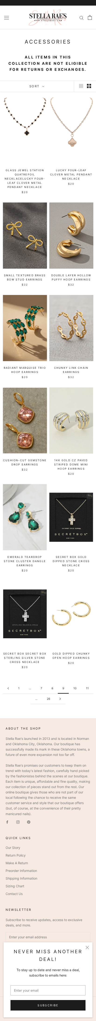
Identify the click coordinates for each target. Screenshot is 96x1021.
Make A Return (17, 863)
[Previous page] (8, 688)
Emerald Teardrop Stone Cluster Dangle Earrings (25, 561)
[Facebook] (7, 821)
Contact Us (14, 894)
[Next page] (60, 699)
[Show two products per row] (89, 86)
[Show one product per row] (81, 86)
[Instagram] (18, 821)
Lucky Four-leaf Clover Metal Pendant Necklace (71, 174)
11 (87, 688)
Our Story (13, 848)
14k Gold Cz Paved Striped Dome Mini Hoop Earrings (71, 464)
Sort (35, 86)
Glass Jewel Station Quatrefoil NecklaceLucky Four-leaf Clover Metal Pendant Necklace (25, 179)
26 (48, 698)
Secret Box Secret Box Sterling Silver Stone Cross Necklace (24, 658)
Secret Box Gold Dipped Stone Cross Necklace (71, 561)
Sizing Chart (15, 886)
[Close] (87, 947)
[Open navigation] (6, 17)
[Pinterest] (28, 821)
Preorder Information (21, 871)
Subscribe (48, 1005)
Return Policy (16, 855)
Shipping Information (21, 878)
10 (75, 688)
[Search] (81, 18)
